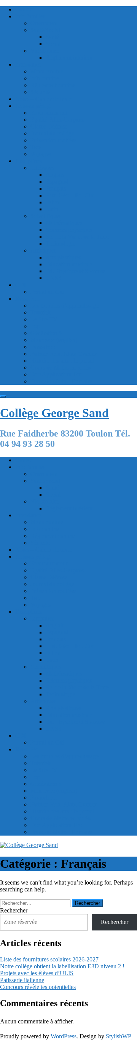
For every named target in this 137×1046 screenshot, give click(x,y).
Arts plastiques (63, 257)
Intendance (28, 64)
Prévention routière (53, 140)
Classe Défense (48, 126)
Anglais (55, 174)
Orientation (43, 23)
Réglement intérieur (69, 57)
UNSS (54, 278)
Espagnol (57, 181)
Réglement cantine (52, 85)
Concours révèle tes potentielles (38, 987)
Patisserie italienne (22, 980)
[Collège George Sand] (29, 845)
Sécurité (40, 92)
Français (56, 188)
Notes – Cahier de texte (43, 99)
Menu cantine (46, 71)
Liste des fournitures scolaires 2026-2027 (49, 959)
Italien (53, 202)
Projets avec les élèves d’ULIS (36, 973)
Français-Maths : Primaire (61, 381)
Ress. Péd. (27, 298)
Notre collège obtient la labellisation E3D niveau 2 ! (62, 966)
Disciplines (28, 161)
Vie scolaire (44, 50)
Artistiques (43, 250)
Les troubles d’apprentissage (64, 305)
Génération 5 (46, 333)
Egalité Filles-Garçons (57, 119)
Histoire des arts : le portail (62, 360)
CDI (20, 285)
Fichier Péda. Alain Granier (63, 353)
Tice (35, 147)
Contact (24, 9)
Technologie (60, 243)
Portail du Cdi (47, 291)
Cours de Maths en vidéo (60, 367)
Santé (52, 37)
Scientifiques (45, 216)
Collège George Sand (54, 413)
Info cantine (44, 78)
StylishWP (118, 1036)
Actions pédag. (33, 106)
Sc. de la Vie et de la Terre (77, 236)
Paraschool (43, 347)
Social (53, 44)
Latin (52, 209)
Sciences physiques (69, 229)
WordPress (63, 1036)
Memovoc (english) (53, 340)
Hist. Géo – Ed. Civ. (70, 195)
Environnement (48, 112)
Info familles (30, 16)
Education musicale (69, 264)
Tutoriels (40, 312)
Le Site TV (43, 319)
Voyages (40, 154)
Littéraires (42, 168)
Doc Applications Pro (56, 374)
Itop (35, 326)
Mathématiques (64, 223)
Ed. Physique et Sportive (75, 271)
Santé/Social (45, 30)
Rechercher (13, 910)
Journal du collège (52, 133)
